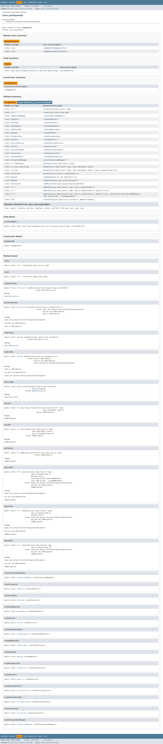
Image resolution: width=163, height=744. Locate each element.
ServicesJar (16, 153)
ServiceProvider (17, 150)
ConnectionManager (18, 116)
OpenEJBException (49, 290)
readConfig (47, 177)
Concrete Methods (43, 102)
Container (15, 122)
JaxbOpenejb (9, 90)
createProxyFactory (51, 136)
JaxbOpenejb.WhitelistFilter (55, 51)
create (46, 109)
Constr (22, 9)
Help (45, 2)
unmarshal (47, 187)
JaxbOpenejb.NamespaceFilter (55, 48)
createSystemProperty (52, 156)
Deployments (16, 126)
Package (12, 2)
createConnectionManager (53, 116)
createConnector (50, 119)
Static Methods (25, 102)
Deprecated (32, 2)
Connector (15, 119)
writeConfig (48, 199)
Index (40, 2)
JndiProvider (16, 129)
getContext (47, 163)
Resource (14, 139)
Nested (10, 9)
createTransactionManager (54, 160)
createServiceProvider (52, 150)
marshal (46, 167)
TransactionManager (19, 160)
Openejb (14, 133)
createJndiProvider (51, 129)
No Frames (35, 6)
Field (17, 9)
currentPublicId (66, 71)
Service (14, 146)
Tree (25, 2)
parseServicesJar (50, 173)
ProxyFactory (16, 136)
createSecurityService (52, 143)
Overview (4, 2)
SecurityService (17, 143)
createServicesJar (50, 153)
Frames (27, 6)
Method (29, 9)
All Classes (47, 6)
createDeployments (50, 126)
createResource (49, 139)
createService (49, 146)
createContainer (50, 122)
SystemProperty (17, 156)
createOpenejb (49, 133)
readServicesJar (50, 184)
